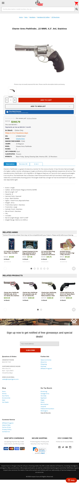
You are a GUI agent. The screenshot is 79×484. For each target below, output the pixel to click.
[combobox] (38, 9)
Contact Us (6, 431)
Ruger (43, 400)
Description (10, 164)
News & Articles (46, 360)
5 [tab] (44, 268)
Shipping (44, 364)
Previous (5, 268)
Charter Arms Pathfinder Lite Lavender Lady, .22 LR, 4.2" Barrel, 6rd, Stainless (30, 295)
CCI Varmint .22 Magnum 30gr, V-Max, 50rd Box (11, 252)
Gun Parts (5, 396)
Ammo (4, 393)
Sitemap (43, 366)
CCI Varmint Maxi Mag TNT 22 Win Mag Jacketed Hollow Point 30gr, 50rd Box (48, 254)
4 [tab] (41, 268)
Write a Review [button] (32, 118)
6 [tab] (47, 268)
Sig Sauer (44, 398)
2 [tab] (34, 268)
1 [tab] (31, 268)
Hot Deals (5, 402)
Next (73, 268)
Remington (44, 411)
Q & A (36, 164)
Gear (3, 400)
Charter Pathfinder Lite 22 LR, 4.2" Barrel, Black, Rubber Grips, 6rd (67, 294)
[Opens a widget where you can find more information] (71, 480)
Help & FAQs (6, 425)
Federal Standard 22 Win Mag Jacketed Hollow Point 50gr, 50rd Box (30, 253)
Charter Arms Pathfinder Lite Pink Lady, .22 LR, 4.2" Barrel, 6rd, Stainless (11, 294)
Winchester (44, 404)
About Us (44, 362)
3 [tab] (38, 268)
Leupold (43, 406)
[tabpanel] (11, 252)
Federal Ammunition (47, 409)
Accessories (6, 398)
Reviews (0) (23, 164)
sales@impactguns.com (10, 379)
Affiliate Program (46, 368)
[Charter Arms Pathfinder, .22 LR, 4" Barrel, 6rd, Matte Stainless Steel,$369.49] (49, 286)
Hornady (43, 396)
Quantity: (11, 96)
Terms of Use (6, 427)
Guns (4, 391)
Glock (42, 402)
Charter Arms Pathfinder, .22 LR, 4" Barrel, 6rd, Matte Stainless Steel (48, 294)
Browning (44, 391)
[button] (39, 450)
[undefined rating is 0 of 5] (10, 118)
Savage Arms (45, 393)
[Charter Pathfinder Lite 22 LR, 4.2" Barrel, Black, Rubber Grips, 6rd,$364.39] (68, 286)
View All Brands (46, 413)
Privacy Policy (6, 429)
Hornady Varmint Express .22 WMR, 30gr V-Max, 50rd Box (67, 253)
